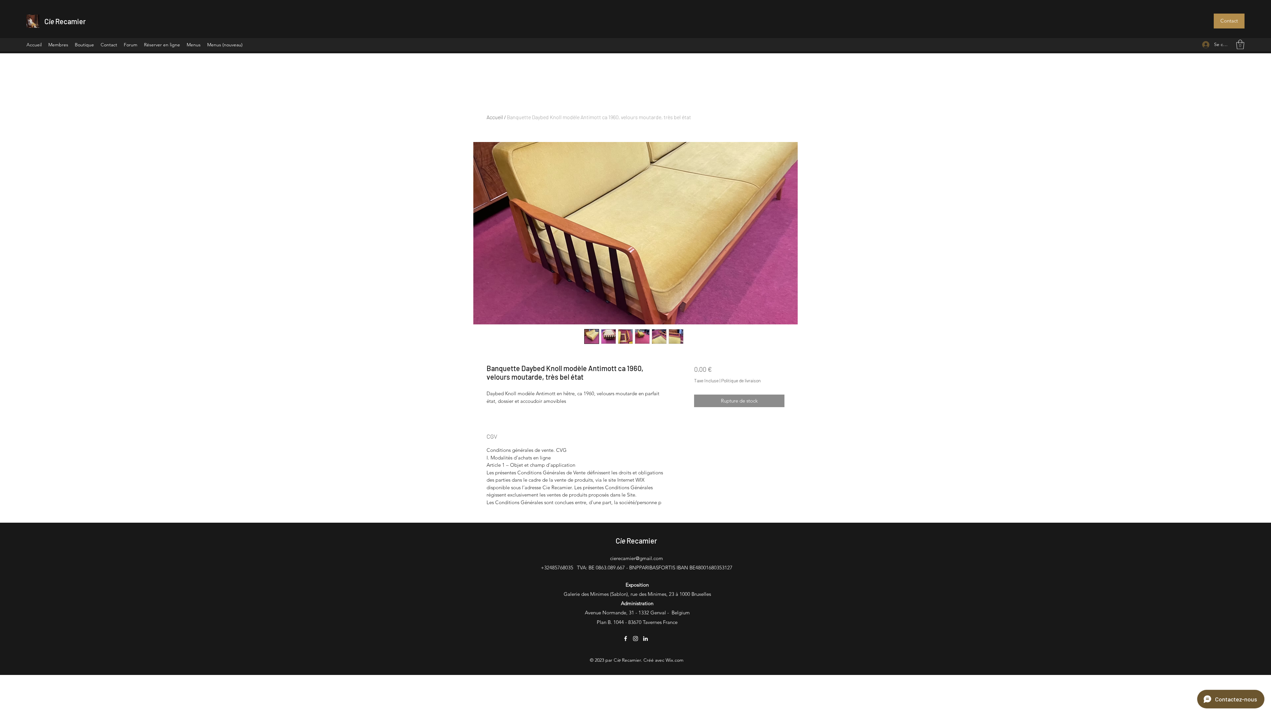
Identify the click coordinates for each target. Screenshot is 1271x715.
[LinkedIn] (645, 638)
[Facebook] (625, 638)
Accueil (495, 117)
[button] (1229, 21)
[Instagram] (635, 638)
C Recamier (65, 21)
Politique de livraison (741, 380)
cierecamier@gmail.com (636, 558)
